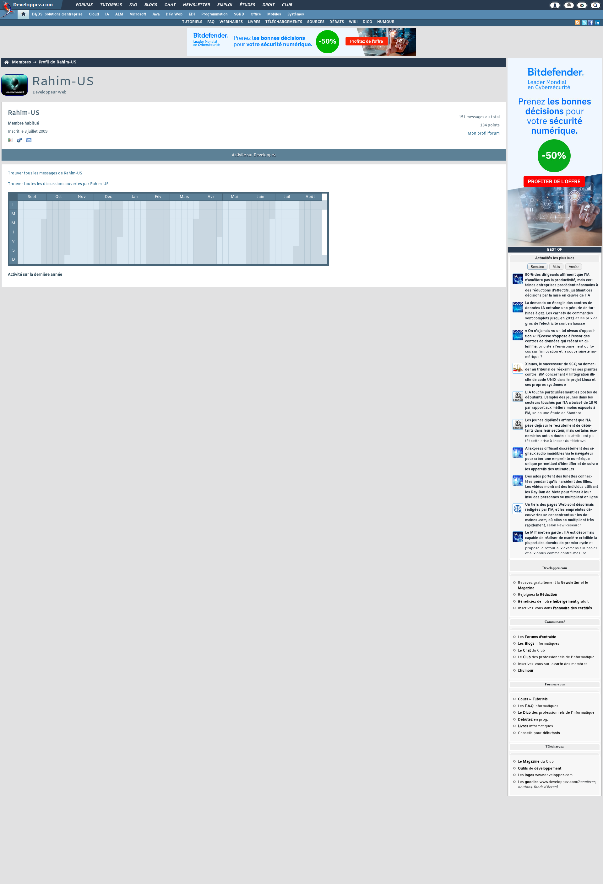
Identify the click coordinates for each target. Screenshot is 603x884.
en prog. (533, 719)
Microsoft (137, 14)
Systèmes (295, 14)
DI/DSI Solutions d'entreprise (57, 14)
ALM (119, 14)
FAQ (132, 5)
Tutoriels (110, 5)
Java (156, 14)
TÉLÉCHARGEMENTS (283, 22)
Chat (170, 5)
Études (247, 5)
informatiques (535, 726)
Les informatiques (538, 644)
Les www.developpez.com (545, 775)
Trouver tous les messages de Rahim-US (45, 173)
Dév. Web (174, 14)
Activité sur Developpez (254, 155)
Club (286, 5)
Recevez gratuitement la (549, 583)
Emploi (224, 5)
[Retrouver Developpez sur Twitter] (584, 22)
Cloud (94, 14)
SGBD (239, 14)
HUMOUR (385, 22)
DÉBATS (336, 22)
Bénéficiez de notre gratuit (553, 601)
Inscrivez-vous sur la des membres (553, 664)
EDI (192, 14)
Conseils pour (539, 733)
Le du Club (536, 761)
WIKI (353, 22)
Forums (84, 5)
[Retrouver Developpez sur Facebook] (590, 22)
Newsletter (196, 5)
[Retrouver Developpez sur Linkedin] (597, 22)
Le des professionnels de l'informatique (556, 657)
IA (107, 14)
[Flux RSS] (577, 22)
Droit (268, 5)
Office (256, 14)
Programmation (214, 14)
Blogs (150, 5)
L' (526, 670)
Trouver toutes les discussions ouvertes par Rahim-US (58, 184)
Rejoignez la (537, 595)
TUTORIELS (192, 22)
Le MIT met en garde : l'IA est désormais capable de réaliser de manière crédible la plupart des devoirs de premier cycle (561, 543)
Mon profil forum (484, 133)
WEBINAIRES (231, 22)
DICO (367, 22)
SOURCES (315, 22)
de (539, 768)
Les (537, 637)
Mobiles (274, 14)
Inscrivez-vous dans (555, 608)
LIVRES (254, 22)
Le (524, 650)
